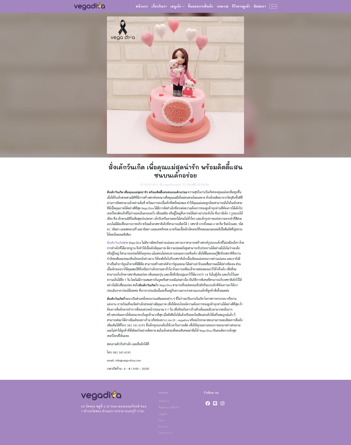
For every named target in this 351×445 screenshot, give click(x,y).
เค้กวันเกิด (203, 184)
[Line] (215, 403)
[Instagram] (222, 403)
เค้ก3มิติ (191, 184)
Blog (161, 420)
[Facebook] (207, 403)
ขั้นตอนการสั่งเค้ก (200, 6)
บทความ (222, 6)
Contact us (165, 432)
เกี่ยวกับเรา (159, 6)
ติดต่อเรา (260, 6)
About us (163, 401)
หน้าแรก (142, 6)
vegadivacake (172, 184)
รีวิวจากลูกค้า (241, 6)
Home (163, 392)
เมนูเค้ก (175, 6)
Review (163, 426)
